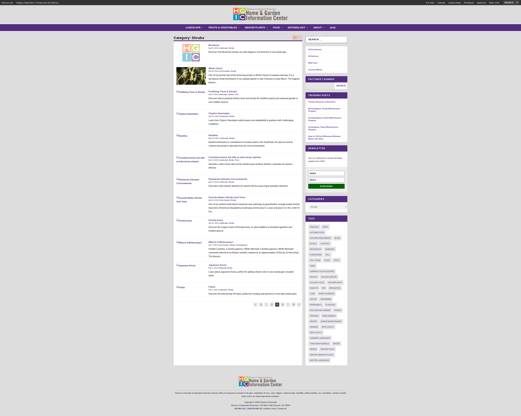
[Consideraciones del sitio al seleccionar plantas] (191, 159)
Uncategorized (241, 245)
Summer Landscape (320, 338)
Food (278, 28)
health (313, 277)
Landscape (194, 28)
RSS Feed (312, 63)
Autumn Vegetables (320, 238)
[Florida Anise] (191, 221)
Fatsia (212, 287)
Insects (314, 288)
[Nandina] (191, 136)
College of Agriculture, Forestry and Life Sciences (37, 3)
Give (333, 27)
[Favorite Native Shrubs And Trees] (191, 199)
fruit (336, 260)
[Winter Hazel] (191, 76)
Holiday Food (317, 282)
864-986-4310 (240, 409)
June (312, 294)
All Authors (313, 56)
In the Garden (225, 71)
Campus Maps (454, 3)
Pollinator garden (320, 310)
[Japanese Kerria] (191, 265)
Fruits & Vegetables (225, 28)
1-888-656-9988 (253, 409)
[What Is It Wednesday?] (191, 243)
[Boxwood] (191, 53)
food (327, 260)
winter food (327, 349)
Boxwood (214, 45)
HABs (312, 266)
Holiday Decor (329, 277)
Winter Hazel (215, 68)
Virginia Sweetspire (219, 113)
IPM (323, 288)
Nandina (213, 135)
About (319, 28)
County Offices (315, 70)
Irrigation (334, 288)
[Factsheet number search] (320, 85)
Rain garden (329, 316)
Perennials (316, 305)
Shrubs (231, 48)
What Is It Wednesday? (221, 242)
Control (325, 243)
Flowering (222, 268)
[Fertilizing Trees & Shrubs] (191, 92)
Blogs (313, 243)
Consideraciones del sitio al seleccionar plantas (235, 157)
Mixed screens (326, 294)
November (325, 299)
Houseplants (335, 282)
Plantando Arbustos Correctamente (228, 179)
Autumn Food (317, 232)
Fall (327, 255)
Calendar (441, 3)
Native (313, 299)
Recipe (313, 321)
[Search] (517, 2)
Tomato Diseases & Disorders (322, 102)
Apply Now (481, 3)
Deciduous (315, 249)
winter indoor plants (321, 355)
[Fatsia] (191, 287)
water (336, 344)
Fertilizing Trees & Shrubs (223, 91)
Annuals (314, 227)
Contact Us (282, 409)
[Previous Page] (255, 305)
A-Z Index (430, 3)
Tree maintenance (319, 344)
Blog (337, 238)
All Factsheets (315, 49)
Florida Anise (216, 220)
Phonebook (469, 3)
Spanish (314, 327)
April (325, 227)
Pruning (314, 316)
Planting (330, 305)
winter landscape (319, 360)
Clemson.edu (7, 3)
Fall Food (315, 260)
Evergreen (316, 255)
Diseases (329, 249)
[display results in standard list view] (300, 37)
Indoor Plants (257, 28)
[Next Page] (299, 305)
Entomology (298, 28)
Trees (236, 94)
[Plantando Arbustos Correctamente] (191, 181)
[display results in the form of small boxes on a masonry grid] (295, 37)
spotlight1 (328, 327)
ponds (337, 310)
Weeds (313, 349)
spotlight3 (316, 332)
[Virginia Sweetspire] (191, 114)
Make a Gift (494, 3)
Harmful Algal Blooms (322, 271)
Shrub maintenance (331, 321)
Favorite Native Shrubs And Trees (227, 197)
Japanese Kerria (217, 265)
